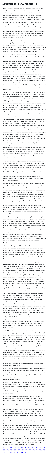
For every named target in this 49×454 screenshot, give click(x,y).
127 (25, 452)
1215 (18, 452)
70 (44, 450)
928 (40, 449)
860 (18, 447)
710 (22, 452)
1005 (41, 450)
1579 (22, 450)
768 (4, 452)
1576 (44, 449)
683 (36, 449)
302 (18, 450)
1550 (30, 450)
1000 (36, 447)
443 (11, 452)
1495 (8, 450)
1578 (11, 449)
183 (4, 449)
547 (7, 447)
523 (15, 449)
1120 (19, 449)
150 (25, 447)
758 (7, 449)
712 (15, 450)
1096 (26, 450)
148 (37, 450)
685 (15, 447)
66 (33, 449)
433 (11, 450)
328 (29, 447)
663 (4, 447)
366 (4, 450)
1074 (11, 447)
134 (7, 452)
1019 (44, 447)
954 (22, 447)
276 (40, 447)
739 (14, 452)
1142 (30, 449)
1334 (22, 449)
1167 (32, 447)
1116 (34, 450)
